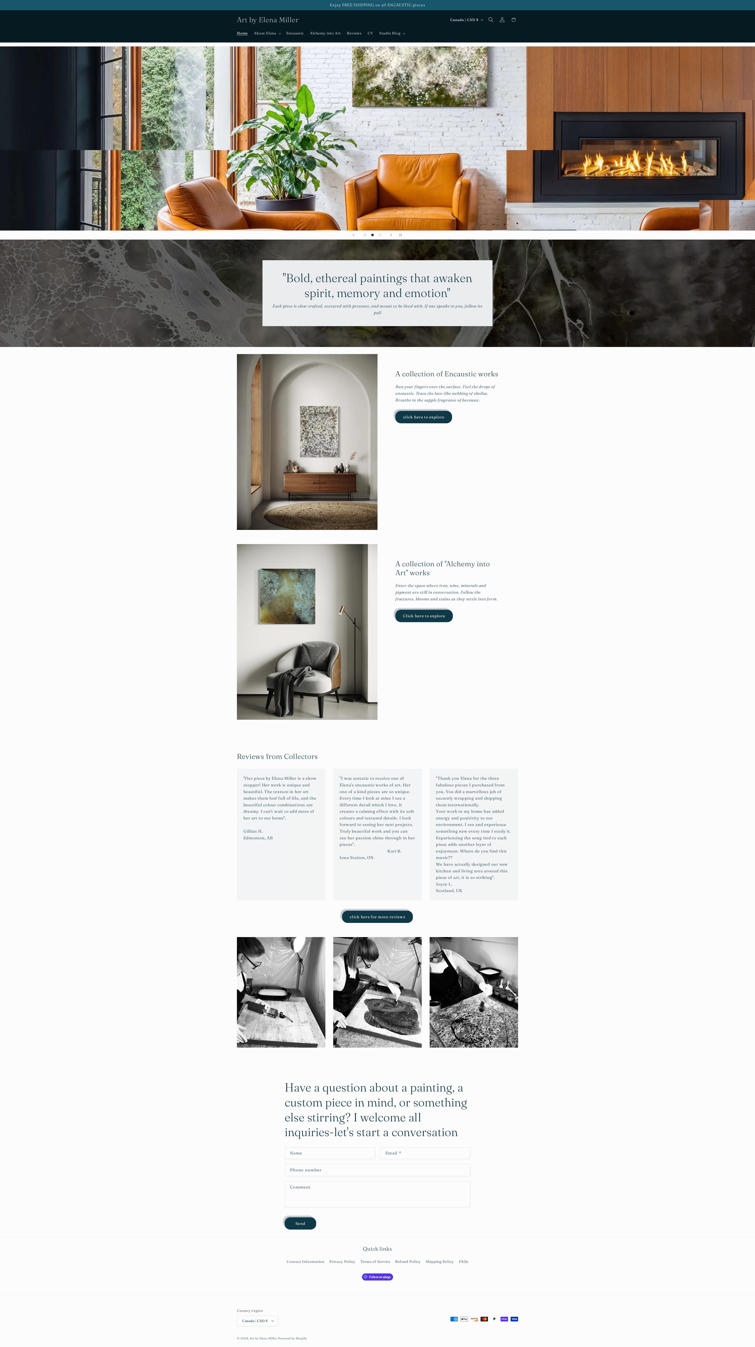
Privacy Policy (342, 1261)
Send (300, 1223)
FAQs (463, 1261)
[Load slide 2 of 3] (372, 235)
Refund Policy (408, 1261)
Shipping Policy (440, 1261)
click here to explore (423, 417)
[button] (267, 33)
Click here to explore (424, 616)
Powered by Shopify (292, 1338)
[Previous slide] (353, 235)
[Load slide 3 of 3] (380, 235)
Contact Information (305, 1261)
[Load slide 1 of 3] (365, 235)
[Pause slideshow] (401, 235)
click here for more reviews (377, 916)
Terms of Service (375, 1261)
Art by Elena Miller (263, 1338)
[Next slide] (391, 235)
